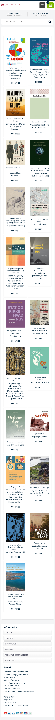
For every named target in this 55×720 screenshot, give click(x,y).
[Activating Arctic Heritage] (39, 484)
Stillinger (10, 660)
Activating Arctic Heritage (39, 487)
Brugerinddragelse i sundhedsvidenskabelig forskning (15, 271)
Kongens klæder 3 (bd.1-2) (15, 169)
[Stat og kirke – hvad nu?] (15, 327)
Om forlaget (11, 644)
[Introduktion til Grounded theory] (39, 264)
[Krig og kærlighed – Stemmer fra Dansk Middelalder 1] (15, 541)
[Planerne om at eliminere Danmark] (39, 324)
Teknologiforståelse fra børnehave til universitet (15, 488)
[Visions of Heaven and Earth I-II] (15, 374)
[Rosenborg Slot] (39, 539)
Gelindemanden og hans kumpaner (39, 220)
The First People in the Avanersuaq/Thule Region (15, 596)
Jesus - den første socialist (39, 378)
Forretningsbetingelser (16, 655)
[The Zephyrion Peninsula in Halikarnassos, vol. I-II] (39, 164)
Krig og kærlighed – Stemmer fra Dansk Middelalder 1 (15, 547)
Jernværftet (39, 434)
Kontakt (9, 649)
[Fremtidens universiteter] (39, 65)
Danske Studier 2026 (39, 122)
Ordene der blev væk (15, 442)
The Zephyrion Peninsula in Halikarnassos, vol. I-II (39, 169)
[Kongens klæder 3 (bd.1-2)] (15, 164)
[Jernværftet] (39, 430)
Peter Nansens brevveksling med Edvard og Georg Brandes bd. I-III (15, 220)
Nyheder (9, 638)
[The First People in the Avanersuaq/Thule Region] (15, 590)
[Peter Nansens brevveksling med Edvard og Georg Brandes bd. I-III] (15, 214)
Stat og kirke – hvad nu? (15, 330)
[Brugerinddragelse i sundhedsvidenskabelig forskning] (15, 265)
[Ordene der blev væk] (15, 438)
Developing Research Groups (15, 120)
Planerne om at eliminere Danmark (39, 329)
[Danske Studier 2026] (39, 118)
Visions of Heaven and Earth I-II (15, 379)
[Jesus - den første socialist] (39, 373)
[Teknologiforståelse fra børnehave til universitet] (15, 483)
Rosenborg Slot (39, 543)
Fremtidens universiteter (39, 69)
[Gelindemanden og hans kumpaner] (39, 215)
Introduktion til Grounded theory (39, 269)
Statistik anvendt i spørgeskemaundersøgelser (15, 69)
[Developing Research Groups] (15, 115)
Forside (8, 632)
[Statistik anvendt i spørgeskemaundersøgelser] (15, 64)
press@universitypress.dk (15, 683)
